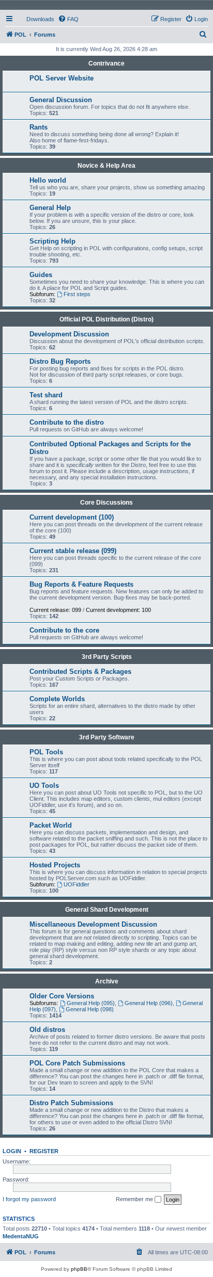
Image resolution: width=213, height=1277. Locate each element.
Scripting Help (52, 241)
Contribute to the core (64, 630)
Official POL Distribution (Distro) (106, 319)
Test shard (46, 395)
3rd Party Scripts (107, 656)
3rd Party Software (106, 737)
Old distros (47, 1029)
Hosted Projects (54, 865)
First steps (77, 294)
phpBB (79, 1269)
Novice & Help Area (106, 165)
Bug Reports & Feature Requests (81, 584)
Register (43, 1151)
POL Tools (46, 752)
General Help (50, 208)
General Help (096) (149, 1003)
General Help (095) (91, 1003)
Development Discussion (69, 334)
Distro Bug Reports (59, 361)
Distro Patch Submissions (71, 1103)
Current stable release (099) (72, 551)
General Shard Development (106, 909)
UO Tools (44, 785)
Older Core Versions (61, 996)
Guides (40, 275)
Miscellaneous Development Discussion (93, 924)
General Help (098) (90, 1009)
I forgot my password (29, 1199)
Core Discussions (106, 502)
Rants (38, 127)
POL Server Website (61, 78)
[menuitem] (35, 19)
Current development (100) (71, 517)
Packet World (50, 825)
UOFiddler (76, 884)
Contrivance (106, 63)
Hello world (47, 180)
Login (12, 1151)
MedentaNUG (21, 1236)
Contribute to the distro (66, 422)
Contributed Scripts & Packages (80, 671)
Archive (106, 981)
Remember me (135, 1199)
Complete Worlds (57, 699)
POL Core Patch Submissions (77, 1063)
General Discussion (60, 100)
